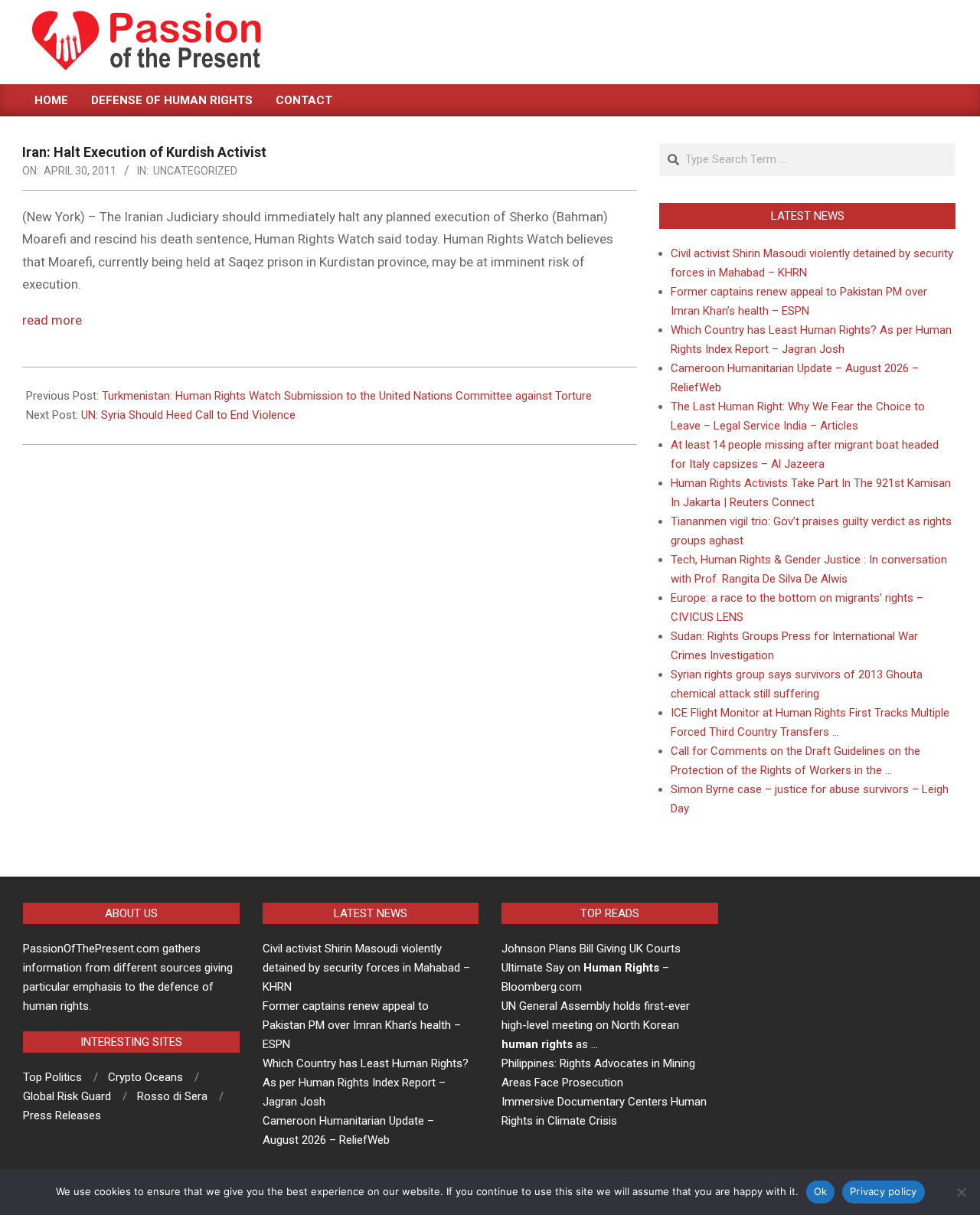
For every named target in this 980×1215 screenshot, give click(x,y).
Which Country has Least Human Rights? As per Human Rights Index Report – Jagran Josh (366, 1083)
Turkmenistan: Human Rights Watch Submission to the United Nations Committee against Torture (347, 396)
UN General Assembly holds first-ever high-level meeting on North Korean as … (595, 1025)
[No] (961, 1192)
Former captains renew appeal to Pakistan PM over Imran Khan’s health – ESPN (362, 1025)
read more (52, 320)
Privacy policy (883, 1191)
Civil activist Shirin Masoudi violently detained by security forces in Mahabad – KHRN (366, 968)
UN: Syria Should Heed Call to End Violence (188, 415)
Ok (821, 1191)
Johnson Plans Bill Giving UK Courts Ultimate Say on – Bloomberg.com (591, 968)
